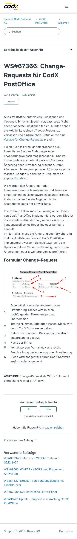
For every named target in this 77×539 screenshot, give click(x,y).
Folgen (11, 101)
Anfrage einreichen (51, 427)
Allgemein (64, 22)
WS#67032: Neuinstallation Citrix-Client (30, 492)
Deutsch (65, 531)
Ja (28, 409)
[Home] (12, 6)
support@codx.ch (15, 178)
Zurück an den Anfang (19, 440)
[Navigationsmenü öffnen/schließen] (66, 7)
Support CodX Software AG (22, 531)
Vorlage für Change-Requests (23, 139)
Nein (48, 409)
